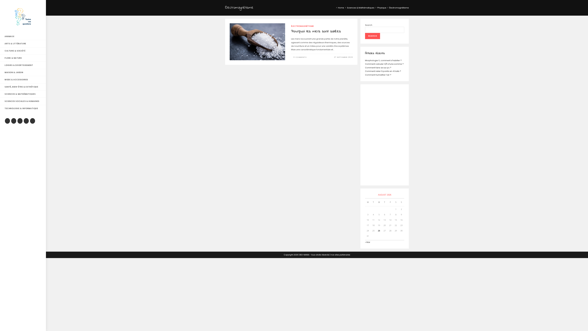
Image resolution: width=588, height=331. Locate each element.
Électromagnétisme (302, 26)
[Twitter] (7, 121)
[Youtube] (26, 121)
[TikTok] (32, 121)
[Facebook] (13, 121)
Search (368, 25)
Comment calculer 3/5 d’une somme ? (384, 64)
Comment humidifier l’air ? (378, 74)
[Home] (334, 7)
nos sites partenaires (340, 254)
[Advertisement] (384, 135)
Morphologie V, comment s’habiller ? (383, 60)
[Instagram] (20, 121)
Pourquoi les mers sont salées (316, 31)
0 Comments (299, 57)
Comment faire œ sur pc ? (378, 67)
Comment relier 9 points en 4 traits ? (383, 71)
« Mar (367, 242)
